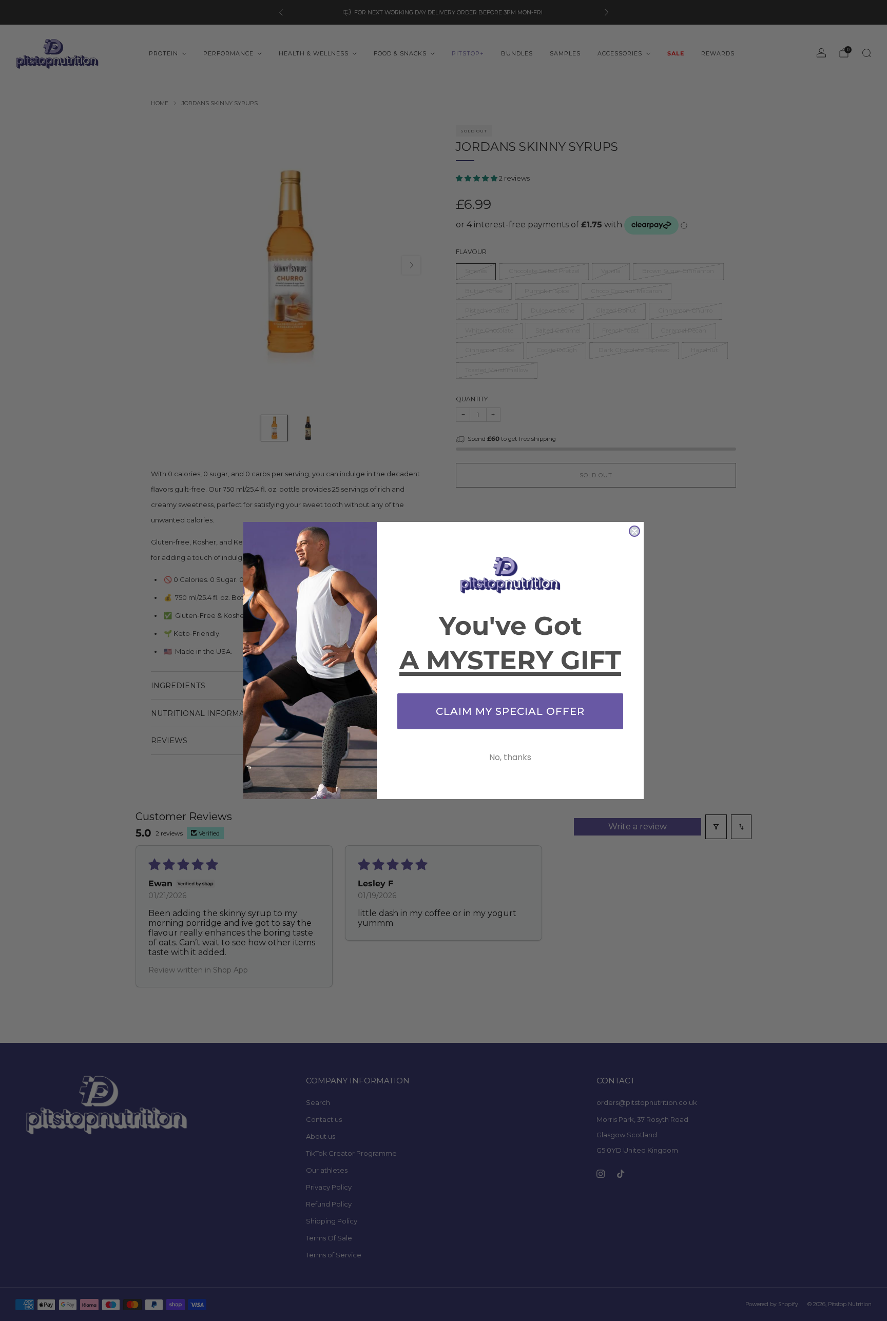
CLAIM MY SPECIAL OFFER (510, 711)
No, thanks (510, 757)
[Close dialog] (634, 531)
